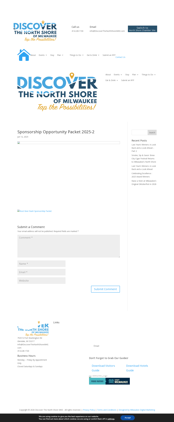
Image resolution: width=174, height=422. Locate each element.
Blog (55, 348)
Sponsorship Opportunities (65, 351)
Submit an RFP (109, 55)
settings (111, 419)
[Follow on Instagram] (55, 360)
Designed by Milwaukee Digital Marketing (137, 410)
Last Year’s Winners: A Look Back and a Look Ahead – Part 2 (144, 147)
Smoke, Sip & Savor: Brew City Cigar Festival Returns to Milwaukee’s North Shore (144, 158)
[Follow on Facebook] (61, 360)
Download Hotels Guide (137, 368)
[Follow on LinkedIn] (72, 360)
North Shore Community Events (67, 338)
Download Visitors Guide (103, 368)
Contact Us (120, 57)
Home (56, 328)
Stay (52, 55)
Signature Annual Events (63, 335)
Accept (128, 417)
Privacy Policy (89, 410)
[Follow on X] (66, 360)
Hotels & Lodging (61, 341)
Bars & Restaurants (62, 344)
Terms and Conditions (106, 410)
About (33, 55)
